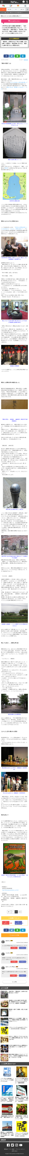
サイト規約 (11, 1149)
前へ (9, 911)
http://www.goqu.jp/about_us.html (10, 890)
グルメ (16, 9)
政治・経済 (9, 9)
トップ (3, 9)
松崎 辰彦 (26, 59)
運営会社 (6, 1149)
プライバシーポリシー (20, 1149)
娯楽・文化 (22, 9)
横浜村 (6, 168)
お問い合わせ (14, 1151)
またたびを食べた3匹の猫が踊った (18, 82)
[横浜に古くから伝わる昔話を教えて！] (23, 56)
